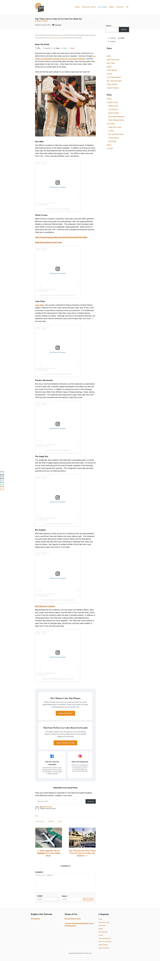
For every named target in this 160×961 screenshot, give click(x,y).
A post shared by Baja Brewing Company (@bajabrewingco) (57, 678)
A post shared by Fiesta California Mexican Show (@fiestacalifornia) (58, 295)
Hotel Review (112, 70)
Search (108, 26)
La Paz (109, 74)
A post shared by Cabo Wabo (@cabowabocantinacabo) (57, 374)
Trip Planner (113, 109)
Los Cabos (51, 821)
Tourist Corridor (113, 88)
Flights (109, 67)
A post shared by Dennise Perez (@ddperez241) (57, 450)
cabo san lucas (40, 821)
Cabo (109, 56)
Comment (39, 872)
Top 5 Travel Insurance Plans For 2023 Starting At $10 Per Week (61, 237)
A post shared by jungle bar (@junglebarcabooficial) (57, 523)
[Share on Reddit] (2, 488)
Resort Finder (113, 113)
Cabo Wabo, (40, 305)
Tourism (59, 821)
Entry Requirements (116, 120)
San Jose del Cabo (114, 81)
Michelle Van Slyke (42, 21)
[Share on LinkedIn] (2, 480)
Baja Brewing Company (45, 606)
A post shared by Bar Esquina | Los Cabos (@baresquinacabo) (57, 600)
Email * (65, 896)
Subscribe (91, 801)
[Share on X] (2, 477)
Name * (40, 896)
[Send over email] (2, 484)
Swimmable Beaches (116, 117)
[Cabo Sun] (45, 7)
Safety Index (113, 106)
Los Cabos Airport (114, 77)
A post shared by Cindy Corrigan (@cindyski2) (58, 209)
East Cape (111, 63)
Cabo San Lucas (113, 60)
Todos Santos (112, 84)
